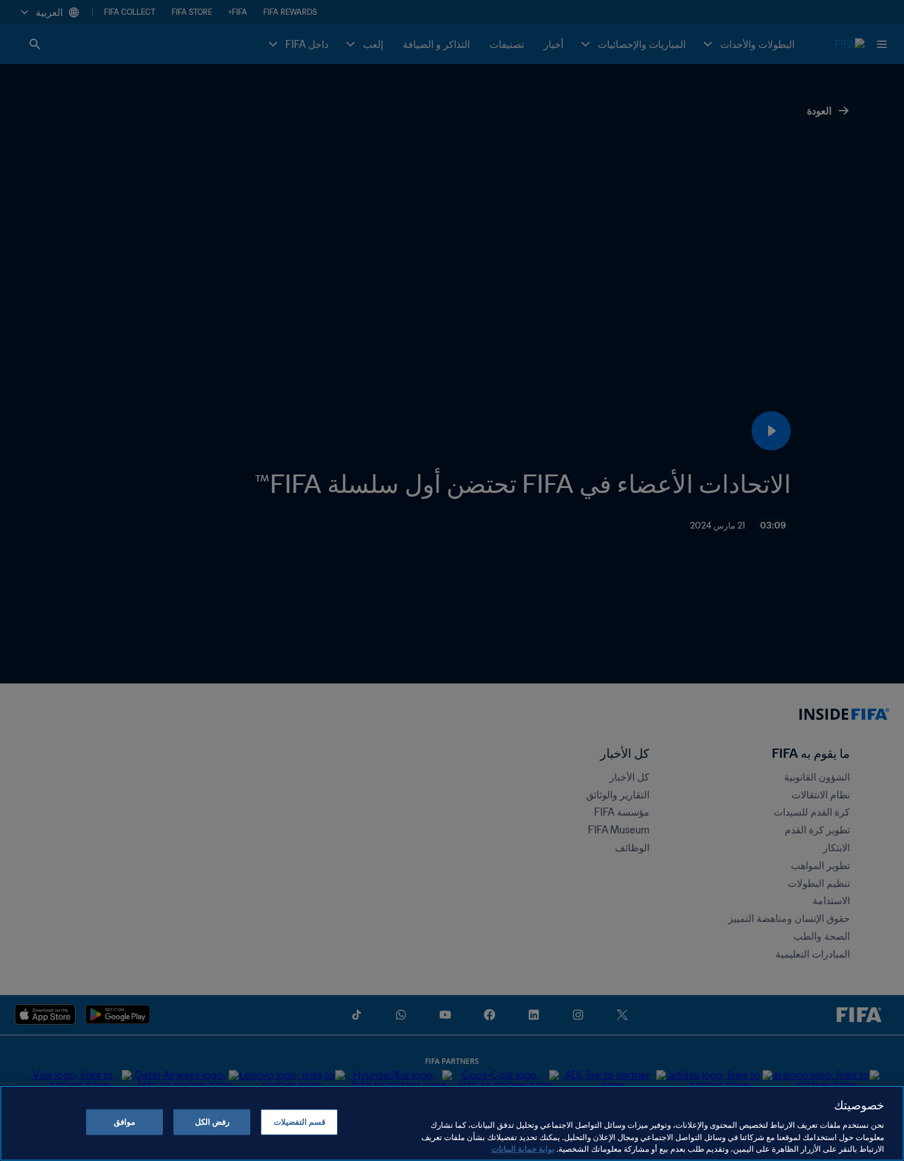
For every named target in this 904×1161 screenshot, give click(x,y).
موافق (124, 1122)
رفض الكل (212, 1122)
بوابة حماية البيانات (523, 1148)
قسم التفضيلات (299, 1122)
